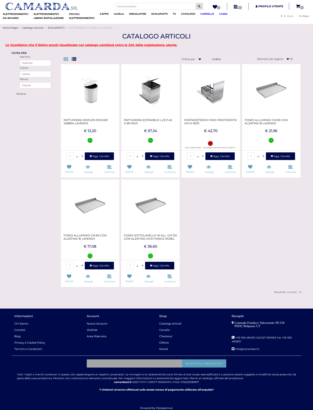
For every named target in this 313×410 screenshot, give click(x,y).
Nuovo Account (97, 323)
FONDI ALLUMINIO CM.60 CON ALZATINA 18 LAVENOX (85, 237)
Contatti (19, 330)
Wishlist (92, 330)
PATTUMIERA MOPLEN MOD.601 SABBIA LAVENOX (86, 121)
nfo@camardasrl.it (247, 349)
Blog (17, 336)
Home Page (10, 27)
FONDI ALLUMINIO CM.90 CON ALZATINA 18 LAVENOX (266, 121)
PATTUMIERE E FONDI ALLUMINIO (90, 27)
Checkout (165, 336)
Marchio (25, 56)
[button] (199, 6)
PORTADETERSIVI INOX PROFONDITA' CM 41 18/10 (210, 121)
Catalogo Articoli (32, 27)
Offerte (164, 342)
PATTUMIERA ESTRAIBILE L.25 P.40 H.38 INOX (148, 121)
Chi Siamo (21, 323)
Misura (24, 79)
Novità (163, 349)
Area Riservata (96, 336)
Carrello (164, 330)
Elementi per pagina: (270, 59)
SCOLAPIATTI (56, 27)
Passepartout (164, 408)
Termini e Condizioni (28, 349)
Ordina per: (188, 59)
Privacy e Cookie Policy (29, 342)
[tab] (68, 59)
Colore (24, 67)
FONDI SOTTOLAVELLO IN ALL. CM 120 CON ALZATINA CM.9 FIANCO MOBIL (150, 237)
